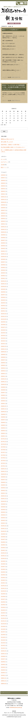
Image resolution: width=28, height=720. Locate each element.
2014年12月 (3, 525)
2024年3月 (3, 248)
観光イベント (4, 167)
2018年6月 (3, 422)
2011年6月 (3, 634)
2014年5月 (3, 544)
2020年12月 (3, 346)
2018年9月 (3, 414)
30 (6, 122)
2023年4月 (3, 270)
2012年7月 (3, 599)
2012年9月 (3, 593)
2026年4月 (3, 186)
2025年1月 (3, 224)
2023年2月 (3, 275)
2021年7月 (3, 327)
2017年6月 (3, 455)
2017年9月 (3, 447)
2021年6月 (3, 330)
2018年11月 (3, 409)
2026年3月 (3, 188)
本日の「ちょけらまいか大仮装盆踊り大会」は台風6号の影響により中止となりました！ (13, 87)
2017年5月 (3, 457)
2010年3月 (3, 670)
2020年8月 (3, 357)
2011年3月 (3, 642)
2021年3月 (3, 338)
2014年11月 (3, 528)
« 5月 (2, 124)
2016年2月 (3, 490)
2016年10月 (3, 474)
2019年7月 (3, 392)
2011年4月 (3, 640)
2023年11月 (3, 254)
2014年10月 (3, 531)
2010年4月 (3, 667)
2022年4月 (3, 302)
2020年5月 (3, 365)
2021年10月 (3, 319)
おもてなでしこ (4, 162)
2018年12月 (3, 406)
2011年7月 (3, 631)
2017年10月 (3, 444)
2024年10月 (3, 232)
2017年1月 (3, 466)
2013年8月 (3, 564)
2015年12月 (3, 496)
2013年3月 (3, 577)
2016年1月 (3, 493)
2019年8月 (3, 390)
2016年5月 (3, 485)
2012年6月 (3, 602)
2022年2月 (3, 308)
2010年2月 (3, 672)
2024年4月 (3, 245)
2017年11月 (3, 441)
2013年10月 (3, 558)
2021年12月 (3, 313)
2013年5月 (3, 572)
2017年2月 (3, 463)
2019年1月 (3, 403)
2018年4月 (3, 428)
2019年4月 (3, 398)
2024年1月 (3, 251)
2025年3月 (3, 218)
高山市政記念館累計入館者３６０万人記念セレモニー (13, 147)
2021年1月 (3, 343)
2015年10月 (3, 501)
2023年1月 (3, 278)
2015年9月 (3, 504)
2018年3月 (3, 430)
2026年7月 (3, 177)
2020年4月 (3, 368)
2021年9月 (3, 322)
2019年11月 (3, 381)
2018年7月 (3, 419)
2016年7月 (3, 479)
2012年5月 (3, 604)
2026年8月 (3, 175)
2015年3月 (3, 517)
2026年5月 (3, 183)
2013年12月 (3, 553)
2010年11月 (3, 653)
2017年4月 (3, 460)
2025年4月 (3, 215)
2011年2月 (3, 645)
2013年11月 (3, 555)
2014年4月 (3, 547)
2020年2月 (3, 373)
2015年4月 (3, 515)
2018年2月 (3, 433)
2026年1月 (3, 194)
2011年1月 (3, 648)
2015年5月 (3, 512)
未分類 (9, 77)
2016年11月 (3, 471)
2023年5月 (3, 267)
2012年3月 (3, 610)
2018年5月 (3, 425)
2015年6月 (3, 509)
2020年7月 (3, 360)
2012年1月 (3, 615)
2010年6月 (3, 661)
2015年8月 (3, 506)
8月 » (5, 124)
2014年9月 (3, 534)
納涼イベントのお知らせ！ (10, 29)
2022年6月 (3, 297)
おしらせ (3, 159)
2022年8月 (3, 292)
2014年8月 (3, 536)
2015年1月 (3, 523)
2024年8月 (3, 237)
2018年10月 (3, 411)
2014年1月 (3, 550)
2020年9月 (3, 354)
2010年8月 (3, 656)
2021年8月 (3, 324)
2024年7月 (3, 240)
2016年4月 (3, 487)
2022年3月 (3, 305)
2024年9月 (3, 234)
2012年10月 (3, 591)
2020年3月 (3, 370)
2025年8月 (3, 207)
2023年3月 (3, 273)
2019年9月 (3, 387)
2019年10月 (3, 384)
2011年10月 (3, 623)
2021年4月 (3, 335)
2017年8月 (3, 449)
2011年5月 (3, 637)
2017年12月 (3, 438)
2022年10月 (3, 286)
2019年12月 (3, 379)
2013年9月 (3, 561)
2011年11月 (3, 621)
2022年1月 (3, 311)
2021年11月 (3, 316)
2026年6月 (3, 180)
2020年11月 (3, 349)
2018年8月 (3, 417)
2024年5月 (3, 243)
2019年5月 (3, 395)
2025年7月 (3, 210)
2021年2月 (3, 341)
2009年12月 (3, 678)
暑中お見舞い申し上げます (7, 141)
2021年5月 (3, 332)
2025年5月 (3, 213)
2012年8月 (3, 596)
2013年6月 (3, 569)
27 (21, 120)
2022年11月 (3, 283)
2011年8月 (3, 629)
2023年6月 (3, 264)
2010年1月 (3, 675)
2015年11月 (3, 498)
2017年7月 (3, 452)
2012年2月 (3, 612)
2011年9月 (3, 626)
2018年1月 (3, 436)
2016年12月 (3, 468)
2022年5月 (3, 300)
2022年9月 (3, 289)
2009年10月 (3, 683)
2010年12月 (3, 651)
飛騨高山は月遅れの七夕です (7, 139)
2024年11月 (3, 229)
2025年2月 (3, 221)
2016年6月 (3, 482)
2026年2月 (3, 191)
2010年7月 (3, 659)
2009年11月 (3, 680)
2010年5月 (3, 664)
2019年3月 (3, 400)
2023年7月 (3, 262)
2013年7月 (3, 566)
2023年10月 (3, 256)
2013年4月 (3, 574)
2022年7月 (3, 294)
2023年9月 (3, 259)
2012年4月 (3, 607)
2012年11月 (3, 588)
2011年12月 (3, 618)
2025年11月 (3, 199)
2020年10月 (3, 351)
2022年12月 (3, 281)
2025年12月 (3, 196)
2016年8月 (3, 476)
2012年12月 (3, 585)
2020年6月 (3, 362)
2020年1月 (3, 376)
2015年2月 (3, 520)
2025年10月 (3, 202)
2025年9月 (3, 205)
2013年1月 (3, 583)
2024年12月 (3, 226)
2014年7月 (3, 539)
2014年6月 (3, 542)
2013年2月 (3, 580)
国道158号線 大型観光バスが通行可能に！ (11, 144)
